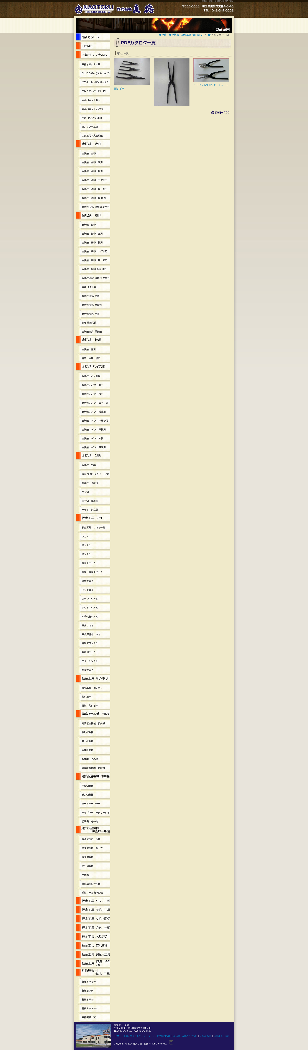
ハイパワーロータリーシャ (96, 812)
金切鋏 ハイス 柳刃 (92, 394)
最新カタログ (93, 37)
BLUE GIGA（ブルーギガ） (96, 73)
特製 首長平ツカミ (92, 572)
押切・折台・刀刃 (93, 964)
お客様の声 (205, 1036)
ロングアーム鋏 (90, 126)
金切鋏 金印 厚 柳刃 (94, 198)
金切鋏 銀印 (93, 215)
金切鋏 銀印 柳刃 (92, 242)
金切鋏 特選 (93, 340)
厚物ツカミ (87, 581)
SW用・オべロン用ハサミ (95, 82)
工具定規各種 (93, 946)
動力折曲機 (87, 741)
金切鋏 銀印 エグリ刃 (94, 251)
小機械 (85, 874)
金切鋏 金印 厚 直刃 (94, 189)
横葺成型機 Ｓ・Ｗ (92, 848)
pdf (209, 34)
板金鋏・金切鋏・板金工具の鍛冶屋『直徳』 (218, 1)
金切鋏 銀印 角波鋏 (92, 305)
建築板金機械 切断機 (93, 768)
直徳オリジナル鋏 (93, 55)
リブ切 (85, 492)
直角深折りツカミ (91, 634)
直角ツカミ (87, 625)
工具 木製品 (93, 937)
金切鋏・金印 (93, 144)
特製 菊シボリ (90, 705)
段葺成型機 (87, 857)
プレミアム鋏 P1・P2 (94, 91)
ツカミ (85, 536)
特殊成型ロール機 (91, 883)
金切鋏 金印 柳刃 (92, 171)
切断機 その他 (90, 821)
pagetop (220, 116)
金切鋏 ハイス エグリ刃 (95, 402)
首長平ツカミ (89, 563)
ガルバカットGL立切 (93, 109)
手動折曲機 (87, 732)
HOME (117, 1036)
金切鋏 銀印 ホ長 (90, 313)
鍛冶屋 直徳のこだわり (185, 1036)
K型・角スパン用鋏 (92, 117)
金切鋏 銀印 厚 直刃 (94, 260)
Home (93, 46)
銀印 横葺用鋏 (89, 322)
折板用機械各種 (93, 972)
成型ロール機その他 (92, 892)
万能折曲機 (87, 750)
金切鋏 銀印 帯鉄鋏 (92, 331)
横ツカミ (86, 554)
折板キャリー (89, 981)
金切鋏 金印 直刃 (92, 162)
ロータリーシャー (91, 803)
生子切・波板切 (90, 500)
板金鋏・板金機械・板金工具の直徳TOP (181, 34)
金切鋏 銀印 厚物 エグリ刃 (95, 278)
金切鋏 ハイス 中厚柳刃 (95, 420)
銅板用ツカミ (89, 652)
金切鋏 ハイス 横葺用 (94, 411)
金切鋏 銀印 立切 (90, 296)
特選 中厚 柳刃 (91, 358)
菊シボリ (86, 696)
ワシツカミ (87, 589)
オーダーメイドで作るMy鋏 (157, 1036)
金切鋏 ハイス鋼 (93, 367)
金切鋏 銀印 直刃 (92, 233)
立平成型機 (87, 866)
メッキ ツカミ (90, 607)
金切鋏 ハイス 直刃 (92, 385)
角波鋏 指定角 (90, 483)
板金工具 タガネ (93, 919)
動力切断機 (87, 794)
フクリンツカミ (90, 661)
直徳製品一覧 (89, 1017)
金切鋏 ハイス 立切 (92, 438)
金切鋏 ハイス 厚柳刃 (94, 429)
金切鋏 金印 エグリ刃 (94, 180)
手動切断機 (87, 785)
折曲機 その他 (90, 759)
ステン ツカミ (90, 598)
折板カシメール (90, 1008)
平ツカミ (86, 545)
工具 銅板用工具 (93, 955)
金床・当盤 (93, 928)
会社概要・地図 (221, 1036)
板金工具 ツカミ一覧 (93, 518)
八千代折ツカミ (90, 616)
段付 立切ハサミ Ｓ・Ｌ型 (95, 474)
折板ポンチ (87, 990)
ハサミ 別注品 (90, 509)
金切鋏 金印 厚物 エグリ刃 (95, 207)
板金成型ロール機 (93, 830)
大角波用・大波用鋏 (92, 135)
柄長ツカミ (87, 670)
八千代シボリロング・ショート (210, 85)
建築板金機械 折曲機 (93, 714)
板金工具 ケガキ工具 (93, 910)
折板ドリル (87, 999)
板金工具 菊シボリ (93, 679)
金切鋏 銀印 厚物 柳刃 (94, 269)
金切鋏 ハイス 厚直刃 (94, 447)
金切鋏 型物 (93, 456)
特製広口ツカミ (90, 643)
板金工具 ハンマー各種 (93, 901)
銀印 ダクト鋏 (89, 287)
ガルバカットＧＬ (91, 100)
